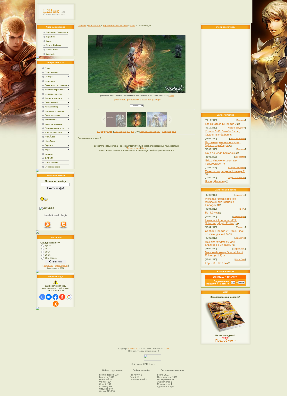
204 (132, 131)
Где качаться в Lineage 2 (221, 123)
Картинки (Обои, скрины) (115, 25)
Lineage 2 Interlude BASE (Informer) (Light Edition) (221, 222)
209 (154, 131)
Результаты (48, 266)
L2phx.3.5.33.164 (216, 263)
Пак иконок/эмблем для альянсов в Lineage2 (220, 243)
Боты (242, 209)
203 (128, 131)
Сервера (241, 227)
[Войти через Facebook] (55, 297)
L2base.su (133, 348)
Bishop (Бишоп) (215, 181)
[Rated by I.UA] (152, 360)
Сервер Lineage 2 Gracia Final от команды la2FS (224, 232)
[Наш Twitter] (63, 228)
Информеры (239, 216)
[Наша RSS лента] (48, 228)
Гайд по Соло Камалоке (220, 152)
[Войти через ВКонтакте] (49, 297)
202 (124, 131)
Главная (82, 25)
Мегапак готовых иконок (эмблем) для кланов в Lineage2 (220, 201)
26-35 (48, 255)
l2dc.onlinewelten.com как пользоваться (221, 162)
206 (142, 131)
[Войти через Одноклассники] (56, 304)
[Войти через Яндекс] (62, 297)
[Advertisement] (164, 11)
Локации (241, 120)
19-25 (48, 252)
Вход (143, 148)
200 (116, 131)
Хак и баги (240, 259)
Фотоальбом (94, 25)
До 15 (48, 245)
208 (150, 131)
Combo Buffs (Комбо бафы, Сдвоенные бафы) (222, 133)
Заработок (240, 157)
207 (146, 131)
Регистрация (133, 148)
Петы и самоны (237, 138)
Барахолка (240, 195)
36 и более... (51, 258)
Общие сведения (236, 128)
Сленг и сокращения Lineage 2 (225, 171)
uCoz (166, 348)
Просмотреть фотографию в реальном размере (136, 99)
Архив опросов (61, 266)
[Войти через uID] (42, 297)
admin (171, 96)
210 (158, 131)
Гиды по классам (236, 177)
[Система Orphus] (225, 285)
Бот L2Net (211, 212)
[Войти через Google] (69, 297)
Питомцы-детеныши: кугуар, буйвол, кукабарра (223, 144)
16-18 (48, 248)
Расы (132, 25)
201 (120, 131)
